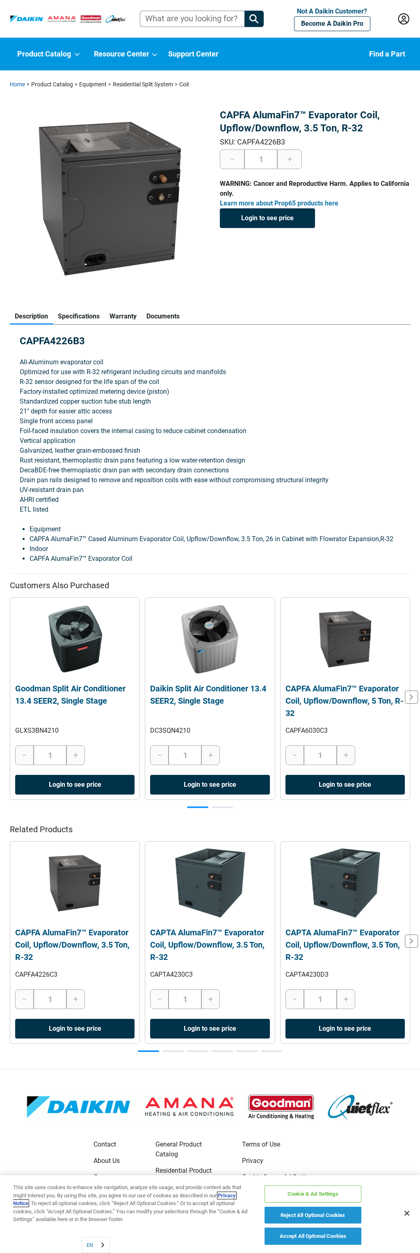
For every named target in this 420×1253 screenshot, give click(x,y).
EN (90, 1245)
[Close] (407, 1213)
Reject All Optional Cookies (313, 1215)
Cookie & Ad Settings (313, 1194)
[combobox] (96, 1245)
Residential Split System (143, 84)
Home (17, 84)
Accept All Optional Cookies (313, 1236)
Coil (184, 84)
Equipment (93, 84)
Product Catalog (52, 84)
